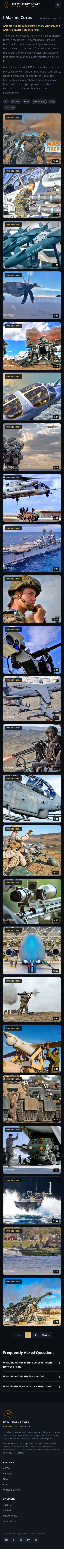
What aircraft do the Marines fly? (23, 1376)
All (6, 101)
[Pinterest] (21, 1540)
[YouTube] (6, 1540)
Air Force (15, 101)
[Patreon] (28, 1540)
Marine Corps (39, 101)
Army (26, 101)
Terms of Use (10, 1520)
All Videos (8, 1468)
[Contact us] (36, 1540)
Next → (46, 1335)
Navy (52, 101)
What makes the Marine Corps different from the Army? (27, 1364)
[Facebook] (13, 1540)
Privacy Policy (10, 1515)
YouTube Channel (12, 1489)
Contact (7, 1510)
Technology (10, 107)
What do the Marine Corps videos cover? (28, 1386)
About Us (8, 1504)
